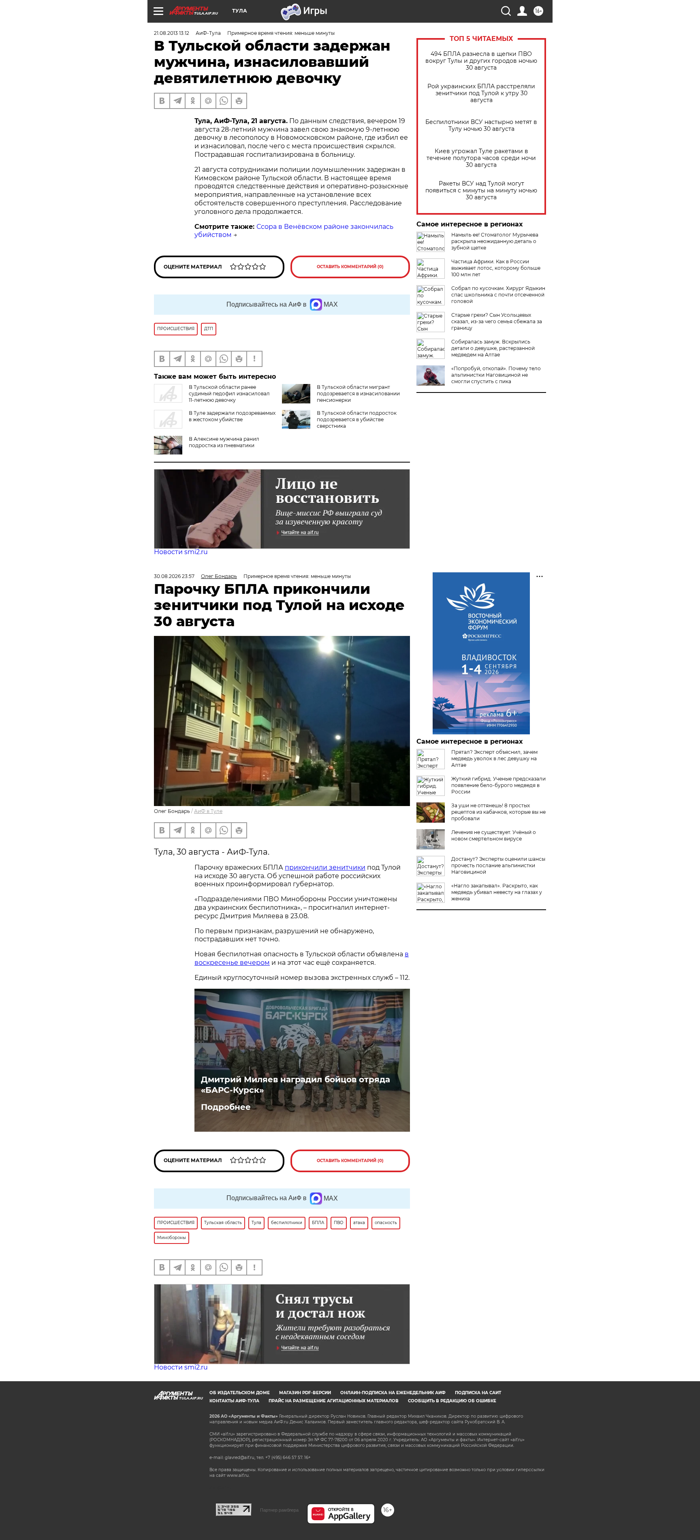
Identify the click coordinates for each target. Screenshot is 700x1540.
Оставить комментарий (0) (350, 266)
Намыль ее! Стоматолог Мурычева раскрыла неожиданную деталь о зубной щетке (494, 241)
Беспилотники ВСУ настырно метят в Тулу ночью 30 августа (481, 125)
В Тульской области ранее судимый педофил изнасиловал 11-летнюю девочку (229, 393)
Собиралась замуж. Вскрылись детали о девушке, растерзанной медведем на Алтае (493, 348)
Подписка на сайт (478, 1392)
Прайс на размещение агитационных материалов (334, 1400)
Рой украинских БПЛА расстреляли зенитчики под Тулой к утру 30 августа (481, 93)
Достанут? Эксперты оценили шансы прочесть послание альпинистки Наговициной (498, 865)
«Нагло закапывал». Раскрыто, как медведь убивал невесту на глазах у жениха (496, 892)
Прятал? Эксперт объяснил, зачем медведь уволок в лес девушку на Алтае (494, 758)
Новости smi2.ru (181, 552)
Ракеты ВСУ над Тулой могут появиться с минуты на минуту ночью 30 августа (481, 190)
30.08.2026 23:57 (174, 576)
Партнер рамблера (279, 1510)
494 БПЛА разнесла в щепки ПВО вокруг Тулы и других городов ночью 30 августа (481, 61)
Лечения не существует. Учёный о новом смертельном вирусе (493, 835)
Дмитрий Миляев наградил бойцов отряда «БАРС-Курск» (295, 1085)
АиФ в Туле (208, 811)
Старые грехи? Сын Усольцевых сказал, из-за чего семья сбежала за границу (496, 321)
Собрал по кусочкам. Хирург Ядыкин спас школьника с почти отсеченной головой (498, 294)
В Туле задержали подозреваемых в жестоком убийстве (232, 416)
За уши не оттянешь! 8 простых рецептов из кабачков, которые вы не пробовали (498, 811)
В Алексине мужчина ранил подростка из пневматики (224, 442)
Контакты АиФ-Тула (234, 1400)
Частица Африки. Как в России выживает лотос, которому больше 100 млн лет (495, 267)
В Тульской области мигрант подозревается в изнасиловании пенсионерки (358, 393)
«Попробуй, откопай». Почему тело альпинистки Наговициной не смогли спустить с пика (496, 374)
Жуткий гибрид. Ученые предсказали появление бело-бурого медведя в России (498, 785)
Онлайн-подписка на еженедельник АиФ (393, 1392)
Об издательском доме (239, 1392)
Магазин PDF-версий (305, 1392)
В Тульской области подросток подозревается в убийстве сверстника (357, 419)
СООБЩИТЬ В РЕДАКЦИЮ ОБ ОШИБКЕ (452, 1400)
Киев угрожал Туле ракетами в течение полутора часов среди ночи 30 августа (481, 158)
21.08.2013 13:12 (171, 33)
